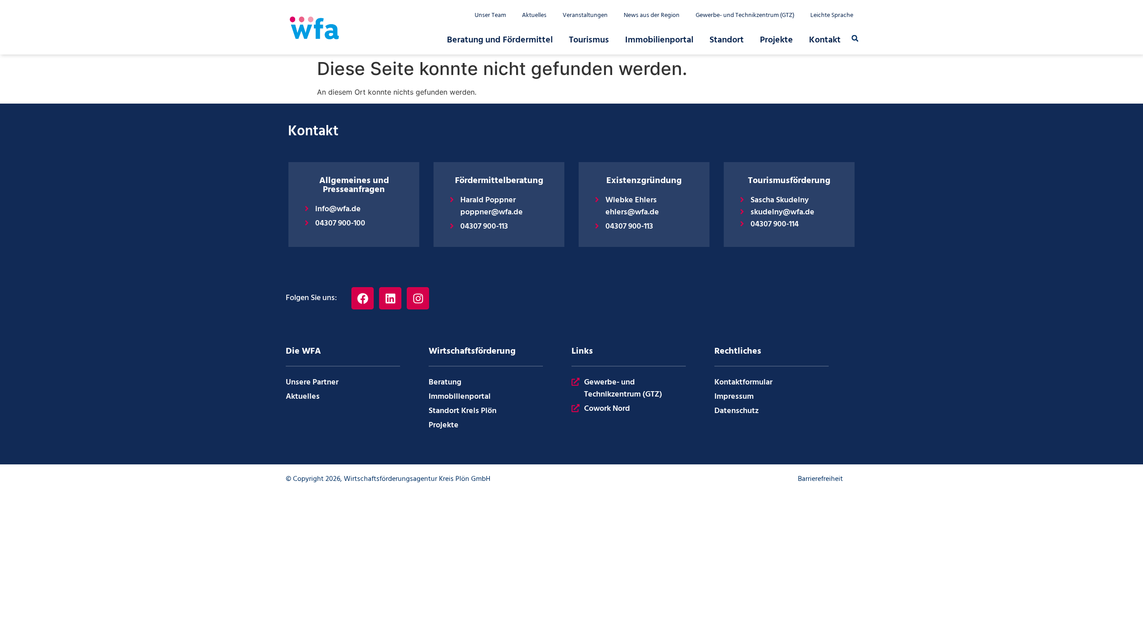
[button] (855, 38)
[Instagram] (418, 298)
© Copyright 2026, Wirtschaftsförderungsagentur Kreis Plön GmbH (388, 479)
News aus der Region (652, 15)
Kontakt (825, 40)
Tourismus (589, 40)
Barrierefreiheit (820, 479)
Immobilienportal (659, 40)
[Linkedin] (390, 298)
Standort (726, 40)
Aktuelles (534, 15)
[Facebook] (362, 298)
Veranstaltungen (585, 15)
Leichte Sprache (831, 15)
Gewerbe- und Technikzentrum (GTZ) (745, 15)
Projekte (776, 40)
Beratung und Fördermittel (500, 40)
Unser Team (490, 15)
